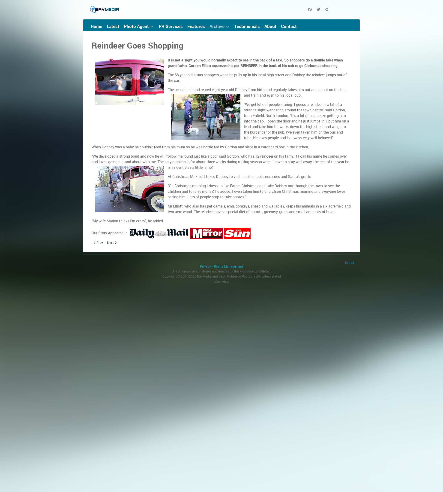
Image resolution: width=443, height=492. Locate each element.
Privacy (205, 266)
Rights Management (228, 266)
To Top (349, 263)
